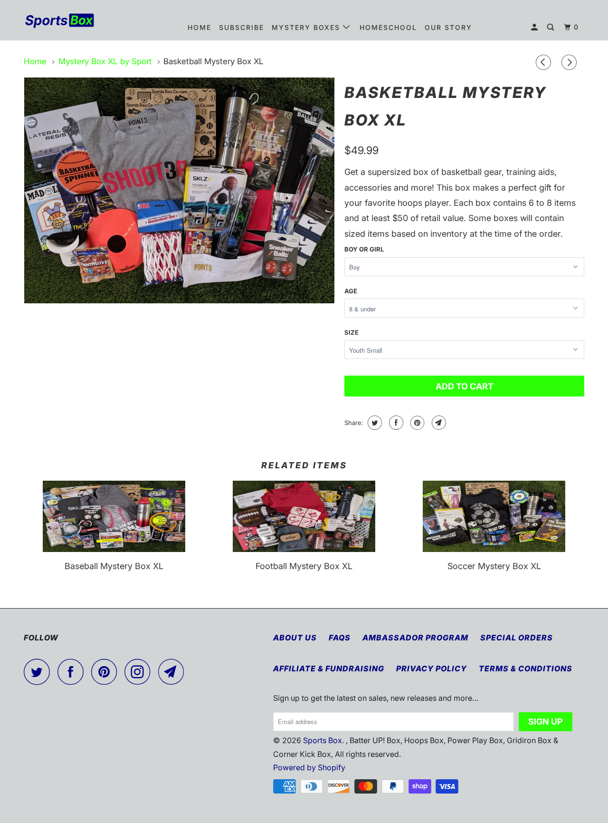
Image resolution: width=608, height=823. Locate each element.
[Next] (570, 63)
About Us (295, 637)
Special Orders (516, 637)
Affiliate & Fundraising (328, 668)
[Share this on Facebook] (395, 423)
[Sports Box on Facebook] (73, 671)
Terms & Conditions (525, 668)
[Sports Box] (72, 20)
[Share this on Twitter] (373, 423)
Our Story (448, 27)
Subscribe (241, 27)
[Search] (551, 27)
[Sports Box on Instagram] (140, 671)
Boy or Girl (364, 249)
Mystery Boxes (307, 27)
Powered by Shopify (309, 767)
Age (350, 291)
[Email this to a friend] (437, 423)
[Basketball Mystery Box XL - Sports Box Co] (179, 190)
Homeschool (388, 27)
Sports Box (322, 740)
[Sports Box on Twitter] (39, 671)
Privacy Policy (431, 668)
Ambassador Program (415, 637)
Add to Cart (465, 386)
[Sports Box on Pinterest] (106, 671)
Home (199, 27)
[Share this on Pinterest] (416, 423)
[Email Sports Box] (174, 671)
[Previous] (545, 63)
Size (351, 332)
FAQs (340, 637)
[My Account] (535, 27)
